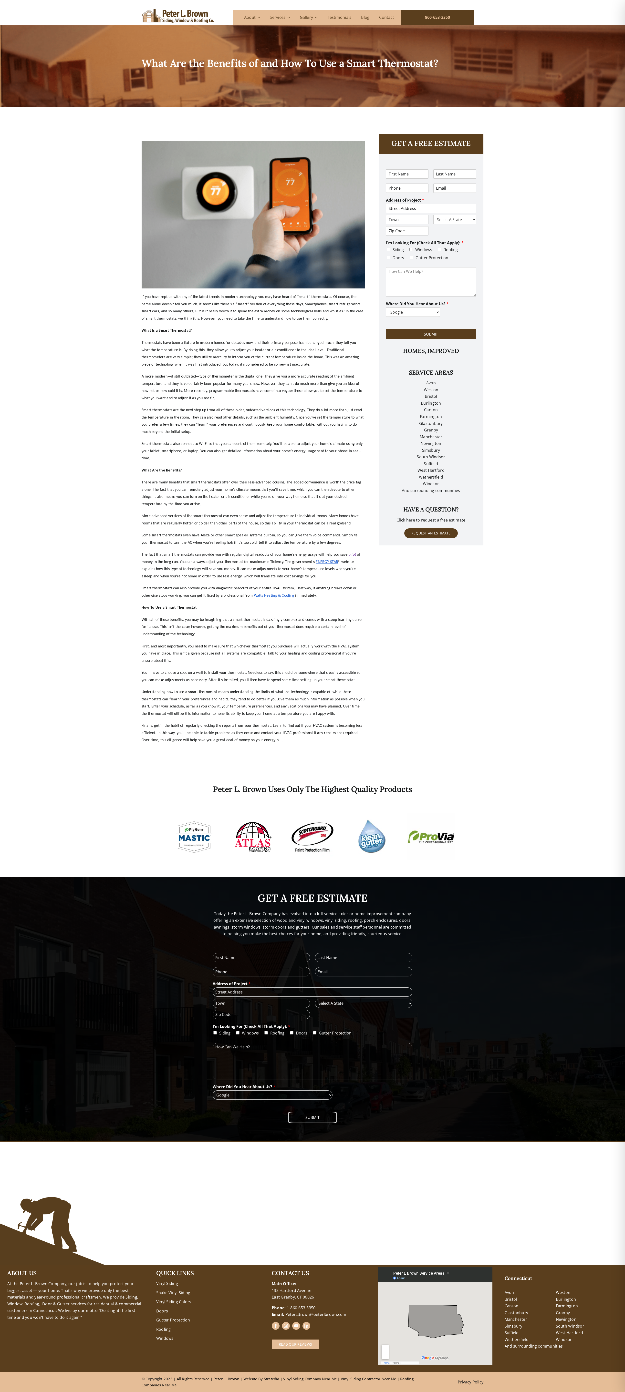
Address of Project (405, 200)
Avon (431, 383)
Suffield (512, 1332)
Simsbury (513, 1326)
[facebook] (276, 1326)
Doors (398, 257)
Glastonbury (431, 423)
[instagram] (286, 1326)
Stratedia (271, 1378)
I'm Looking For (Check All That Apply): (425, 243)
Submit (431, 334)
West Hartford (569, 1332)
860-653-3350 (437, 17)
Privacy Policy (470, 1382)
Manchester (431, 437)
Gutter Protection (432, 257)
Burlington (431, 403)
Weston (431, 389)
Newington (566, 1319)
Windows (423, 249)
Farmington (567, 1306)
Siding (398, 249)
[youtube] (296, 1326)
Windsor (564, 1339)
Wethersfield (517, 1339)
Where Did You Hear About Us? (417, 304)
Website (250, 1378)
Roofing (451, 249)
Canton (431, 409)
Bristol (431, 396)
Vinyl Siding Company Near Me (310, 1378)
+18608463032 (20, 1270)
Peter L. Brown (226, 1378)
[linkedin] (306, 1326)
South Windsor (570, 1326)
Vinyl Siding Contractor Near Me (368, 1378)
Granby (431, 430)
